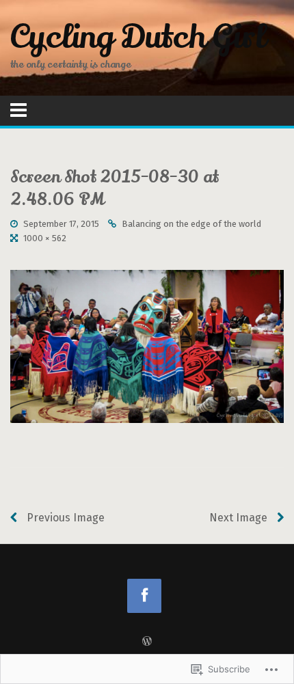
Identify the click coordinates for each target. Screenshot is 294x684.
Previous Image (64, 517)
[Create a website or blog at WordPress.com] (147, 642)
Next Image (239, 517)
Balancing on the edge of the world (191, 224)
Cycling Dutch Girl (137, 36)
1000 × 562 (44, 238)
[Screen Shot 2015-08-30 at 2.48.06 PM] (147, 346)
